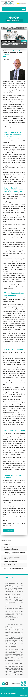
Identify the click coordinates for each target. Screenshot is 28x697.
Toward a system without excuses (13, 568)
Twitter (15, 18)
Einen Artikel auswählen (14, 20)
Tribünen (8, 27)
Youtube (10, 18)
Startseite (3, 27)
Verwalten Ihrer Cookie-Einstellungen (8, 693)
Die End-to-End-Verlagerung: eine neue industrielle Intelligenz (14, 553)
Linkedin (13, 18)
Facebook (18, 18)
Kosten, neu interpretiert (10, 561)
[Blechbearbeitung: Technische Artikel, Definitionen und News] (7, 2)
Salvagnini (6, 54)
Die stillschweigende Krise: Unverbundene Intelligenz (11, 548)
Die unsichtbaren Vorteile (11, 565)
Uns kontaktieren (20, 688)
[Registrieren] (6, 683)
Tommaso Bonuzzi (18, 51)
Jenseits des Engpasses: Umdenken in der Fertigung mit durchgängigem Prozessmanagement (14, 28)
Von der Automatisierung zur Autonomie (12, 557)
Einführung (7, 544)
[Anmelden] (3, 683)
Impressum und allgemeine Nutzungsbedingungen (9, 688)
